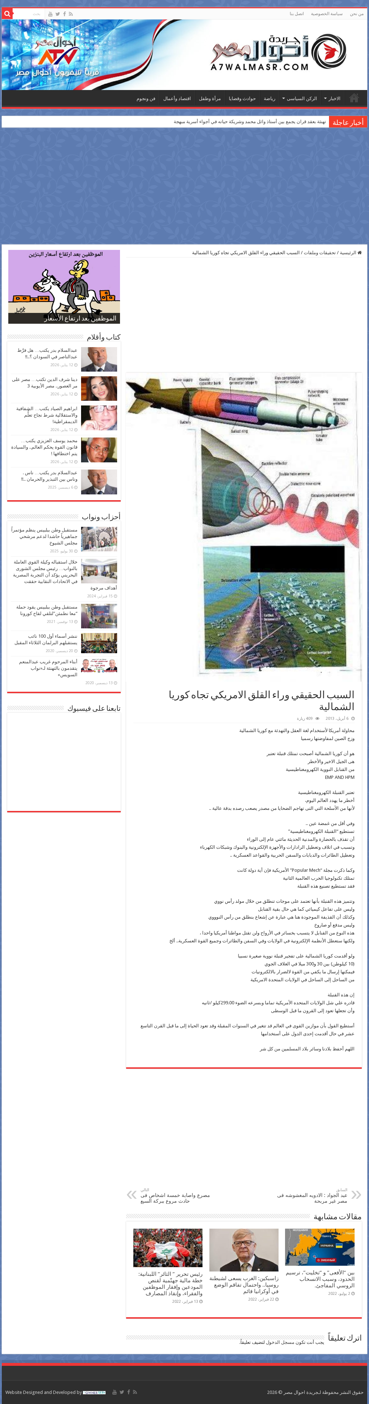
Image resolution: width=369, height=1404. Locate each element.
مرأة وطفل (210, 98)
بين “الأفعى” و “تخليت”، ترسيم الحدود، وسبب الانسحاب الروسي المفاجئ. (320, 1279)
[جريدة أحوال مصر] (184, 54)
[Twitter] (58, 14)
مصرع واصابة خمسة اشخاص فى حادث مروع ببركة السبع (175, 1196)
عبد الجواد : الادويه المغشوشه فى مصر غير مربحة (312, 1196)
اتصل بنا (297, 13)
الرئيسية (354, 97)
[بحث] (7, 13)
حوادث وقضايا (242, 98)
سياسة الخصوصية (327, 13)
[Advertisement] (184, 186)
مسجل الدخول (280, 1342)
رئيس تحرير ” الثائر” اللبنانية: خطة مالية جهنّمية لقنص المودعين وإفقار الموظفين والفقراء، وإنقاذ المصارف (170, 1284)
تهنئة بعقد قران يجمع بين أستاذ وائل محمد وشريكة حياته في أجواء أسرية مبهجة (250, 121)
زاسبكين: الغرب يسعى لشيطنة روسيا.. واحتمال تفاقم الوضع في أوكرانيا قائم (244, 1285)
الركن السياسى (302, 98)
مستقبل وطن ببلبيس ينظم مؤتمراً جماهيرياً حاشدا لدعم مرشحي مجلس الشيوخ (44, 536)
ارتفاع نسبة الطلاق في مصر (80, 319)
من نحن (357, 13)
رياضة (269, 98)
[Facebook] (64, 14)
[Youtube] (50, 14)
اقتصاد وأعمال (177, 98)
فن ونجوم (146, 98)
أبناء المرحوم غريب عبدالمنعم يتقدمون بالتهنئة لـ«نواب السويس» (48, 668)
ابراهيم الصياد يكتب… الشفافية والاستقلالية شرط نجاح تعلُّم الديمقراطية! (46, 415)
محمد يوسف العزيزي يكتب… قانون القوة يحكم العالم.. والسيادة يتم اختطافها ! (44, 447)
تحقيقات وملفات (320, 252)
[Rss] (71, 14)
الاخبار (335, 98)
